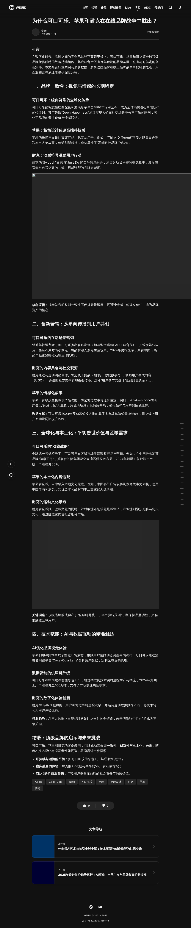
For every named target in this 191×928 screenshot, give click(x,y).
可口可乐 (86, 781)
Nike (72, 781)
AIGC (147, 7)
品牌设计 (116, 781)
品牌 (101, 781)
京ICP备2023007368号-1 (95, 920)
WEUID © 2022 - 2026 (95, 915)
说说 (94, 7)
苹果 (142, 781)
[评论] (11, 475)
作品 (104, 7)
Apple (38, 781)
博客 (137, 7)
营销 (37, 788)
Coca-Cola (55, 781)
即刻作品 (115, 7)
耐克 (130, 781)
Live (128, 7)
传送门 (159, 7)
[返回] (11, 464)
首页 (85, 7)
